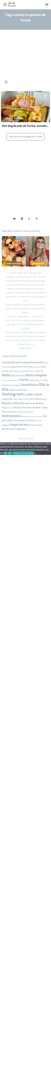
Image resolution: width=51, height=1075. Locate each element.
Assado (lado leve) (27, 371)
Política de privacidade (23, 453)
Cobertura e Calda (38, 380)
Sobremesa (11, 416)
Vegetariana (19, 425)
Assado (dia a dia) (10, 371)
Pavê (10, 408)
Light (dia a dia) (20, 399)
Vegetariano (36, 425)
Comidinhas (29, 385)
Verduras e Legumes (14, 429)
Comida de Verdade (11, 385)
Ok (5, 453)
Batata (39, 371)
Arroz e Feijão (39, 367)
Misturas (30, 403)
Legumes (7, 399)
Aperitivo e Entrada (21, 367)
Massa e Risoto (13, 403)
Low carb (34, 398)
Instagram (13, 394)
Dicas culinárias (18, 390)
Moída (5, 408)
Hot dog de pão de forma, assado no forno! (24, 126)
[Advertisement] (25, 51)
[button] (5, 5)
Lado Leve (33, 394)
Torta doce (19, 420)
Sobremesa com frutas (32, 416)
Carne (24, 380)
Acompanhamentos (31, 362)
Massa (43, 399)
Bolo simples (36, 375)
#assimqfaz (10, 362)
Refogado (21, 412)
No (10, 453)
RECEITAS (11, 412)
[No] (35, 453)
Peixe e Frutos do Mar (27, 407)
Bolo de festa (18, 375)
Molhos (40, 403)
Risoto (30, 412)
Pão (4, 411)
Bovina (5, 380)
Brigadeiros (13, 380)
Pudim (44, 408)
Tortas (31, 420)
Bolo (6, 375)
